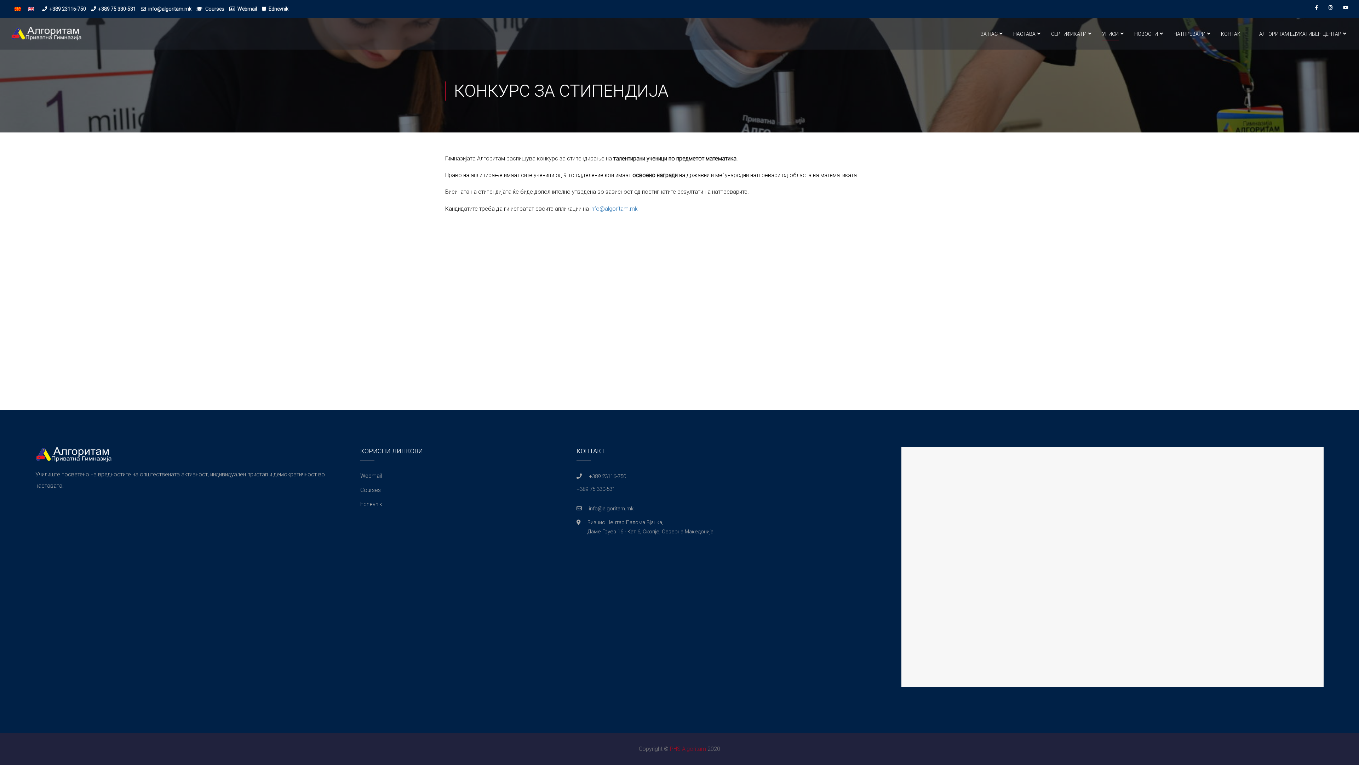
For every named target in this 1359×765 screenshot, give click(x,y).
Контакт (1232, 34)
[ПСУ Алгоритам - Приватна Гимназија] (46, 37)
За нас (989, 34)
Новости (1146, 34)
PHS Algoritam (688, 749)
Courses (214, 9)
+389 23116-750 (68, 9)
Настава (1024, 34)
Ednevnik (278, 9)
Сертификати (1068, 34)
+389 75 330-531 (117, 9)
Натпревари (1189, 34)
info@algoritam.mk (169, 9)
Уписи (1110, 34)
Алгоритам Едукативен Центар (1300, 34)
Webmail (247, 9)
